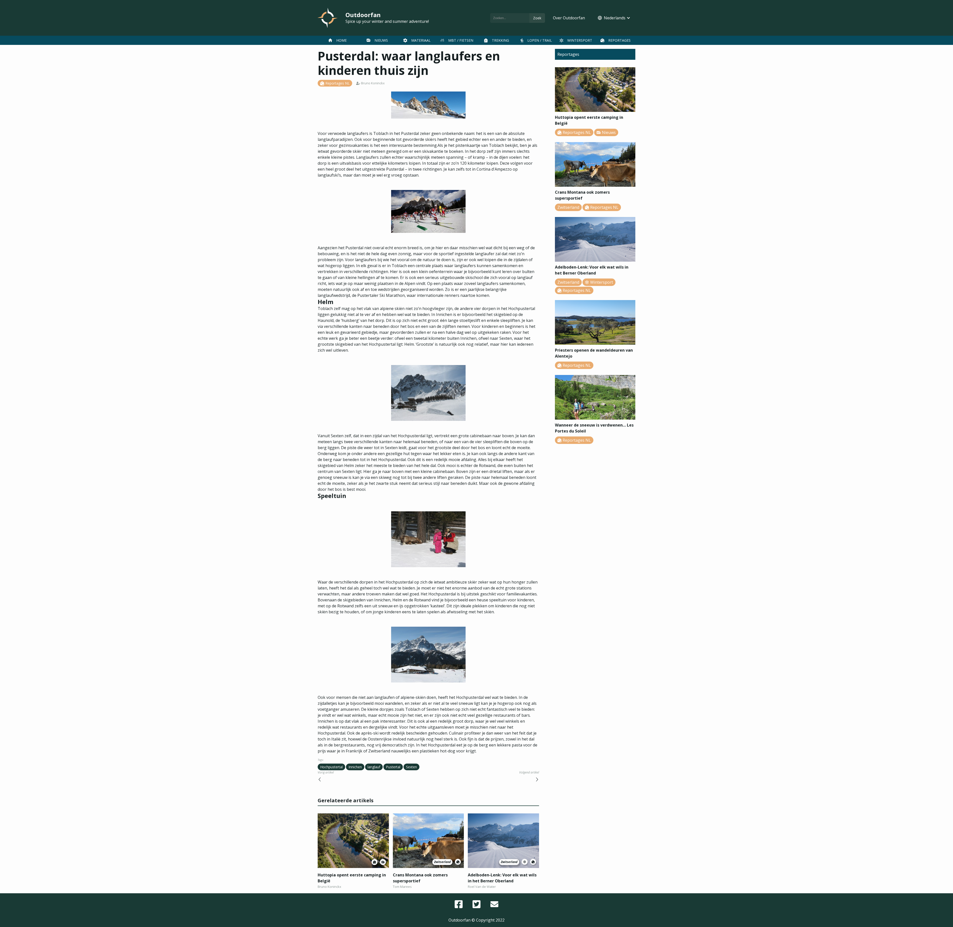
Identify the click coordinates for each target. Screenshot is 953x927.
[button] (614, 18)
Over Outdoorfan (569, 18)
